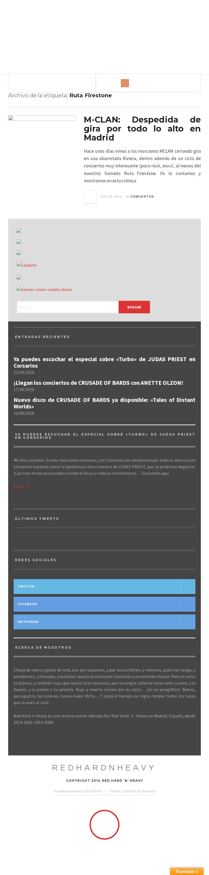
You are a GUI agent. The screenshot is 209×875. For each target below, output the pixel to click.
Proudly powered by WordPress (78, 791)
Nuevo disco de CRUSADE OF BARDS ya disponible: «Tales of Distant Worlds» (104, 403)
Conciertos (142, 196)
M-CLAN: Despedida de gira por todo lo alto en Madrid (142, 129)
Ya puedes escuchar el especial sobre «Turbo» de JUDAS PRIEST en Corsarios (104, 362)
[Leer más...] (90, 196)
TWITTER (26, 586)
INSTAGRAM (28, 622)
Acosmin (148, 791)
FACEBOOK (27, 604)
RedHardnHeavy (104, 768)
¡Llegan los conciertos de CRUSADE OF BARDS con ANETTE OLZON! (98, 383)
